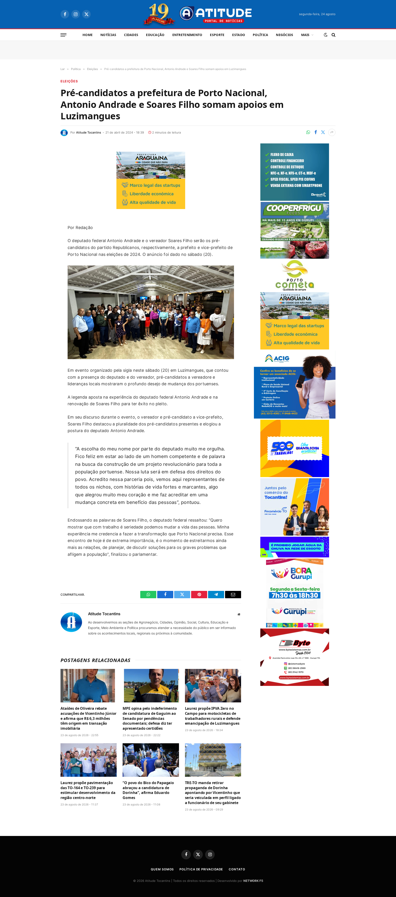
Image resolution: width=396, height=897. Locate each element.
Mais (305, 35)
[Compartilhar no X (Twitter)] (322, 132)
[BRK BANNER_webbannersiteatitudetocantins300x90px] (294, 556)
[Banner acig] (295, 417)
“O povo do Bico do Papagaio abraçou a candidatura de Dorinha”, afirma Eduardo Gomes (148, 790)
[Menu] (63, 35)
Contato (237, 869)
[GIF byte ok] (294, 685)
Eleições (69, 81)
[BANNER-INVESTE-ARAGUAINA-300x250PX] (150, 207)
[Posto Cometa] (294, 290)
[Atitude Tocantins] (198, 14)
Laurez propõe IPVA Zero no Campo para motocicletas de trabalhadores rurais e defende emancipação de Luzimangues (212, 716)
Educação (155, 35)
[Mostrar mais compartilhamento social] (332, 132)
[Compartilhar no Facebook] (315, 132)
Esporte (217, 35)
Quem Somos (162, 869)
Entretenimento (187, 35)
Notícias (108, 35)
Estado (238, 35)
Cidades (131, 35)
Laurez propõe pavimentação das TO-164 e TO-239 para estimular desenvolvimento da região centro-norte (88, 790)
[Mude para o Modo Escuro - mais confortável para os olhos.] (326, 35)
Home (87, 35)
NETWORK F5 (253, 881)
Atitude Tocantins (88, 132)
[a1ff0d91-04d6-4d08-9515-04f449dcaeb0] (294, 534)
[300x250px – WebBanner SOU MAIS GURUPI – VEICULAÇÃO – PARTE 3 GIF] (294, 626)
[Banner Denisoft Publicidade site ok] (294, 199)
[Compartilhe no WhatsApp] (308, 132)
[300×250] (294, 476)
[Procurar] (333, 35)
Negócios (284, 35)
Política (260, 35)
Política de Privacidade (201, 869)
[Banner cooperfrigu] (294, 258)
